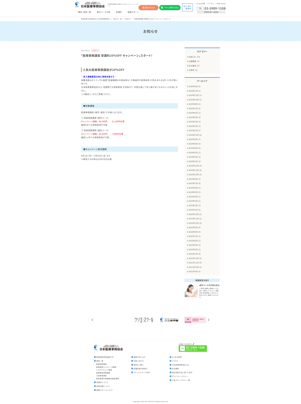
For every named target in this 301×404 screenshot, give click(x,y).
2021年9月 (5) (195, 271)
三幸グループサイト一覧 (181, 380)
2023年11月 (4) (195, 170)
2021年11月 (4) (195, 262)
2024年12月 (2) (195, 135)
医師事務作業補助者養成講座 (107, 378)
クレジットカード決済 (142, 372)
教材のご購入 (139, 365)
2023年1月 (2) (195, 209)
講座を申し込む (139, 357)
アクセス (211, 4)
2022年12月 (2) (195, 214)
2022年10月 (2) (195, 223)
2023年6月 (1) (195, 187)
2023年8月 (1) (195, 179)
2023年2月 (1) (195, 205)
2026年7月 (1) (195, 91)
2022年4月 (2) (195, 249)
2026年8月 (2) (195, 86)
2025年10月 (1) (195, 99)
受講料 (119, 12)
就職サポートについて (104, 390)
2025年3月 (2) (195, 121)
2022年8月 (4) (195, 232)
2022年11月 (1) (195, 218)
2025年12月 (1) (195, 95)
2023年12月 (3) (195, 165)
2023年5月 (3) (195, 192)
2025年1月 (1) (195, 130)
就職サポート (133, 12)
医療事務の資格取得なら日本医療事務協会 (95, 19)
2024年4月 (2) (195, 148)
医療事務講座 (101, 364)
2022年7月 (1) (195, 236)
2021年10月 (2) (195, 267)
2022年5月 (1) (195, 245)
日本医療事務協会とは (180, 365)
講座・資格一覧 (84, 12)
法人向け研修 (187, 7)
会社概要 (175, 368)
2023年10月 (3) (195, 174)
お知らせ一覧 (117, 19)
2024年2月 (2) (195, 157)
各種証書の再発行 (141, 368)
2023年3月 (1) (195, 201)
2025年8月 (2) (195, 104)
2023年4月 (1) (195, 196)
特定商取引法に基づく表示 (182, 372)
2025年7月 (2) (195, 108)
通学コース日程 (103, 12)
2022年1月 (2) (195, 254)
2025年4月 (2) (195, 117)
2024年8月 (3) (195, 143)
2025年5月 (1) (195, 113)
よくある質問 (201, 4)
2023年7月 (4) (195, 183)
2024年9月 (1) (195, 139)
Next (209, 320)
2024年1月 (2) (195, 161)
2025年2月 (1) (195, 126)
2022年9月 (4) (195, 227)
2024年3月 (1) (195, 152)
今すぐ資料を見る (171, 7)
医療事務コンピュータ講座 (106, 367)
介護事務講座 (101, 375)
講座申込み (150, 7)
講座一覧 (99, 361)
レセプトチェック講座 (104, 370)
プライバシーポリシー (180, 376)
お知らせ (128, 19)
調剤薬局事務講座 (103, 373)
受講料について (102, 382)
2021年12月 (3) (195, 258)
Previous (92, 320)
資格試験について (103, 386)
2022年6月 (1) (195, 240)
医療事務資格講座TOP (105, 357)
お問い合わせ (221, 4)
